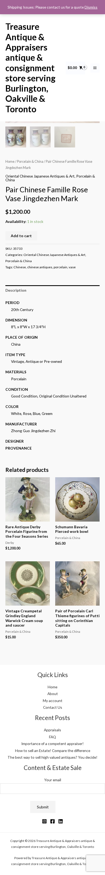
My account (52, 700)
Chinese (19, 267)
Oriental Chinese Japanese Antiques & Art (40, 176)
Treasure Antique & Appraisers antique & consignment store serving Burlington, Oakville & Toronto (30, 67)
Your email (52, 780)
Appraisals (52, 730)
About (52, 693)
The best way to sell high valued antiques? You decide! (52, 757)
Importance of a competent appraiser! (52, 743)
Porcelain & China (30, 162)
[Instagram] (44, 821)
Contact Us (52, 707)
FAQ (52, 737)
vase (72, 267)
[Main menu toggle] (95, 68)
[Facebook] (52, 821)
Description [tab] (15, 290)
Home (10, 162)
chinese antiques (39, 267)
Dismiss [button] (91, 7)
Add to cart (21, 235)
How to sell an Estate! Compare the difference (52, 750)
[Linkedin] (60, 821)
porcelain (60, 267)
